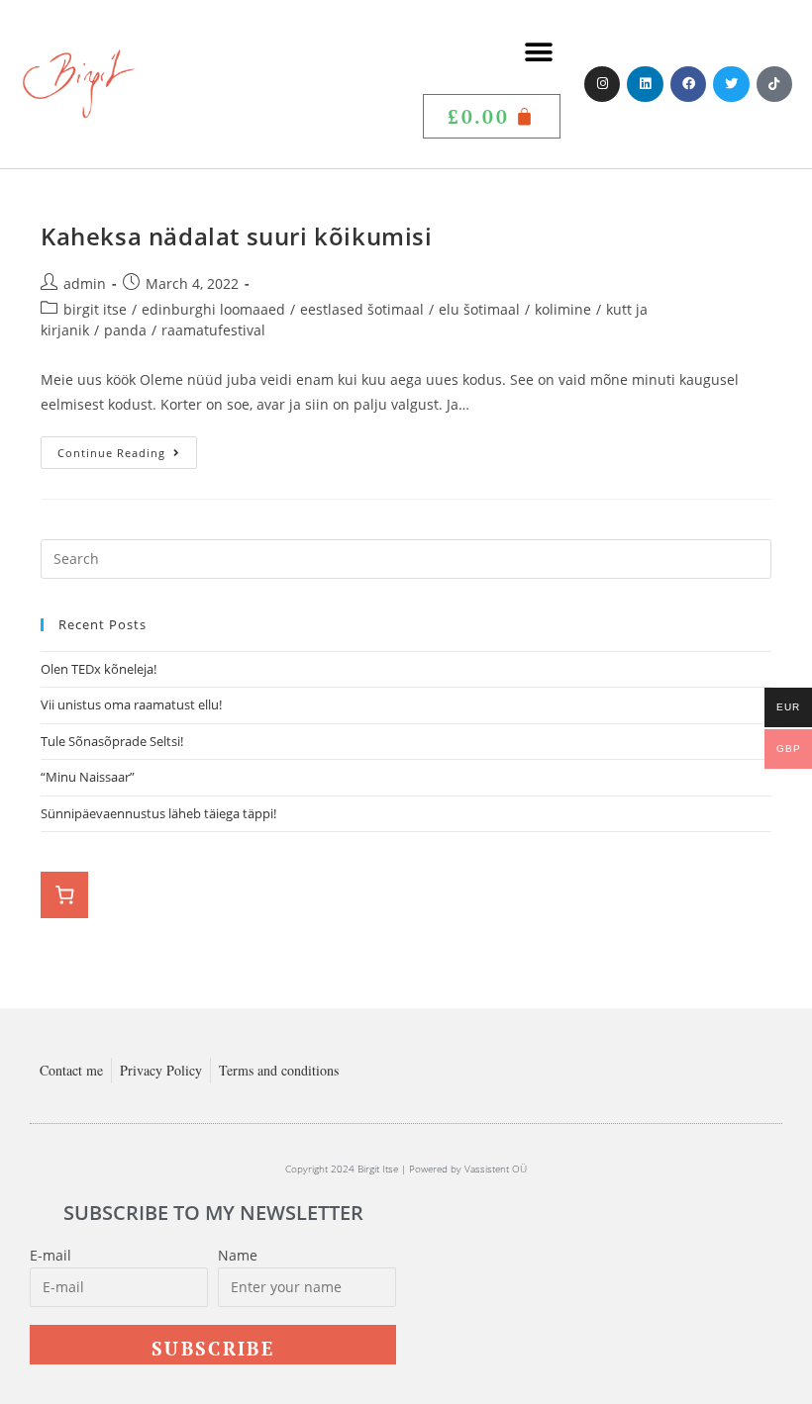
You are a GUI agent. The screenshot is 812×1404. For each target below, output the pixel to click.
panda (125, 330)
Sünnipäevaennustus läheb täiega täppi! (158, 813)
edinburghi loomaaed (213, 309)
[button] (538, 52)
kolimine (563, 309)
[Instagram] (602, 84)
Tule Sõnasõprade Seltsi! (112, 741)
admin (84, 283)
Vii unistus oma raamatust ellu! (133, 704)
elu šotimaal (479, 309)
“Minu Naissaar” (88, 777)
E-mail (50, 1255)
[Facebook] (688, 84)
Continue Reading (127, 448)
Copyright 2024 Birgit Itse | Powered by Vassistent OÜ (406, 1168)
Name (237, 1255)
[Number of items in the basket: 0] (64, 895)
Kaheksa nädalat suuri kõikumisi (237, 236)
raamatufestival (213, 330)
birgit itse (95, 309)
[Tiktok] (774, 84)
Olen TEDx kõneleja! (98, 669)
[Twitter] (731, 84)
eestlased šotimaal (362, 309)
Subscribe (213, 1348)
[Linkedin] (644, 84)
